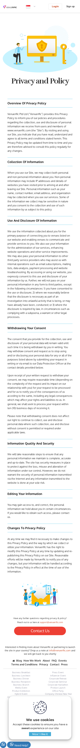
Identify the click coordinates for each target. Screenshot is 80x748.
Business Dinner (21, 678)
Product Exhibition (21, 691)
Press (64, 664)
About (46, 660)
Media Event (21, 687)
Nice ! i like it (40, 734)
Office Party (58, 691)
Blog (19, 660)
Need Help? (21, 745)
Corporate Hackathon (58, 684)
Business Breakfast (21, 672)
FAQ (54, 660)
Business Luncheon (21, 675)
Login (55, 6)
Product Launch (58, 687)
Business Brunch (21, 684)
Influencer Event (58, 675)
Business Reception (21, 681)
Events (62, 660)
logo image (13, 6)
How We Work (32, 660)
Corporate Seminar (58, 681)
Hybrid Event (21, 694)
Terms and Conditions (24, 664)
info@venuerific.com (60, 650)
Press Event (58, 672)
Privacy (43, 664)
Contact (55, 664)
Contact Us (40, 630)
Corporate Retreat (57, 678)
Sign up (70, 6)
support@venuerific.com (51, 622)
